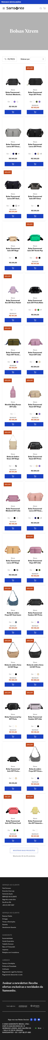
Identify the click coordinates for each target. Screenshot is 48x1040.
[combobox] (40, 1028)
